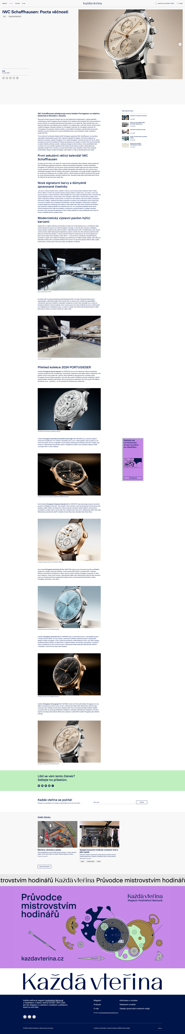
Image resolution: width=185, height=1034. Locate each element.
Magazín (4, 3)
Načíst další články (44, 866)
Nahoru (160, 1028)
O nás (23, 3)
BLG (3, 71)
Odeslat (142, 802)
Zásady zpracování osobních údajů (135, 1008)
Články (11, 3)
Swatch (82, 861)
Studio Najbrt (126, 1028)
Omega (98, 861)
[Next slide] (180, 44)
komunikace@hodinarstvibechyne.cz (108, 1012)
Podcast (17, 3)
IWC (4, 16)
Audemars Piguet (90, 861)
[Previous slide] (81, 44)
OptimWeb (103, 1028)
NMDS (119, 1028)
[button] (165, 3)
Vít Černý (40, 856)
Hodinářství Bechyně (54, 1000)
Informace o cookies (128, 1000)
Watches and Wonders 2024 (15, 16)
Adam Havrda (82, 858)
